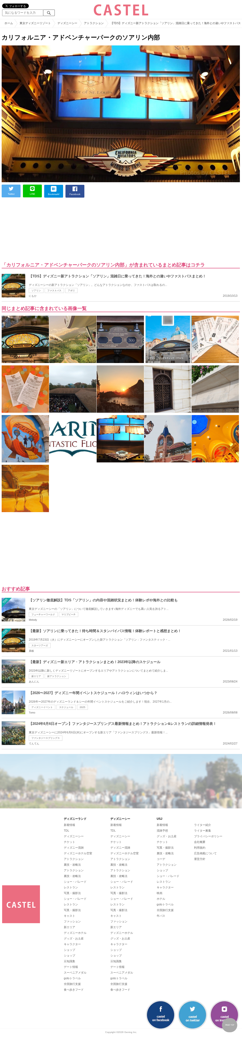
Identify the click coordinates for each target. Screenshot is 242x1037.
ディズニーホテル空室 (78, 853)
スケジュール (66, 707)
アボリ (71, 290)
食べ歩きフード (74, 989)
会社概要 (199, 842)
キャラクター (72, 944)
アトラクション (74, 859)
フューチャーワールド (43, 614)
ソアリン (36, 290)
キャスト (69, 915)
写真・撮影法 (72, 893)
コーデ (161, 859)
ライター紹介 (202, 825)
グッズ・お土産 (74, 938)
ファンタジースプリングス (45, 738)
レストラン (71, 887)
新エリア (36, 676)
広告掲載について (205, 853)
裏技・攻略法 (72, 864)
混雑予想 (162, 830)
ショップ (69, 950)
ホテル (161, 898)
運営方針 (199, 859)
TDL (66, 830)
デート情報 (71, 967)
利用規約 (199, 847)
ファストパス (54, 290)
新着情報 (69, 825)
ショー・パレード (75, 881)
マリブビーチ (68, 614)
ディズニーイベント (42, 707)
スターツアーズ (39, 645)
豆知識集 (69, 961)
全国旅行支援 (72, 984)
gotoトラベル (72, 978)
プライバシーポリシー (208, 836)
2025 (82, 707)
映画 (159, 893)
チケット (69, 842)
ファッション (72, 921)
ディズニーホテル (75, 933)
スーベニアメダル (75, 972)
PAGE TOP (229, 1025)
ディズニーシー (74, 836)
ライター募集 (202, 830)
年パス (161, 915)
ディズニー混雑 (74, 847)
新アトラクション (56, 676)
